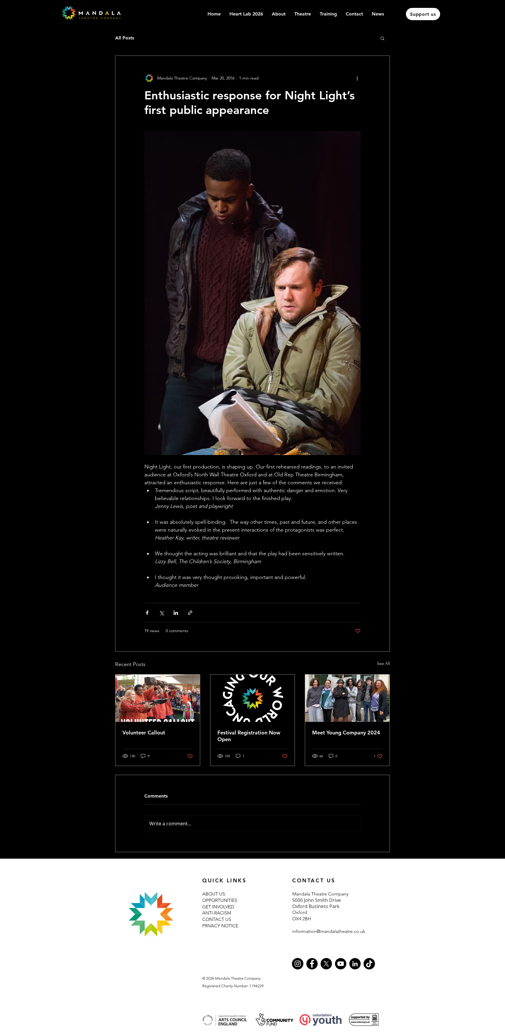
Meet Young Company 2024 (346, 732)
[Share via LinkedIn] (176, 612)
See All (383, 663)
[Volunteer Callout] (157, 698)
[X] (326, 963)
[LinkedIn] (355, 963)
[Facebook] (312, 963)
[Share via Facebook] (147, 612)
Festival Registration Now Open (248, 736)
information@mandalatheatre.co (325, 931)
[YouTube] (340, 963)
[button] (328, 14)
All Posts (124, 38)
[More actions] (357, 78)
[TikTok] (369, 963)
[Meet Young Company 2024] (347, 698)
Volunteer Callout (143, 732)
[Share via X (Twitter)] (161, 612)
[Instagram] (297, 963)
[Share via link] (190, 612)
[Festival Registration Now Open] (252, 698)
